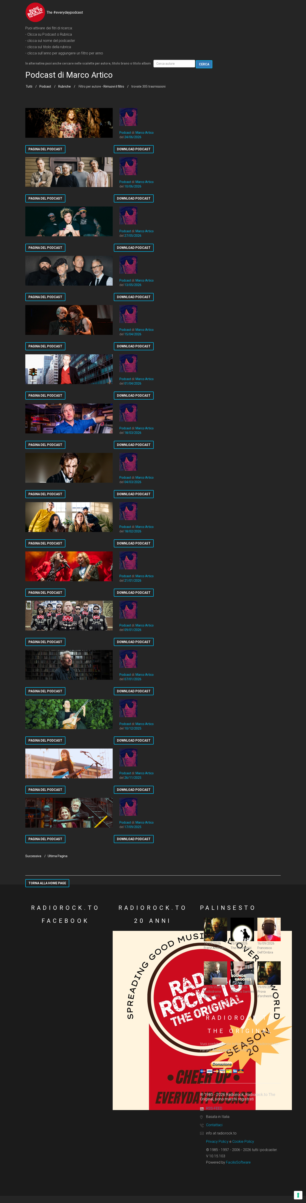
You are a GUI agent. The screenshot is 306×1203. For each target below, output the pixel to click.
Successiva (33, 856)
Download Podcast (134, 149)
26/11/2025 (132, 777)
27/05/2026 (132, 235)
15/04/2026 (132, 334)
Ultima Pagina (57, 856)
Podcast (45, 86)
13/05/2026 (132, 285)
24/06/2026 (132, 137)
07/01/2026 (132, 679)
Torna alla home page (47, 883)
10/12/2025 (132, 728)
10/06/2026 (132, 186)
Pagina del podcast (45, 149)
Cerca (204, 64)
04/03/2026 (132, 482)
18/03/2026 (132, 433)
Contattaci (214, 1125)
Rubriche (64, 86)
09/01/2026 (132, 630)
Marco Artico (145, 132)
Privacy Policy (217, 1141)
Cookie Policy (243, 1141)
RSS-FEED (214, 1108)
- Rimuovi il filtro (112, 86)
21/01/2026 (132, 580)
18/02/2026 (132, 531)
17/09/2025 (132, 827)
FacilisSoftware (238, 1162)
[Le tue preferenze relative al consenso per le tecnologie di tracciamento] (298, 1195)
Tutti (29, 86)
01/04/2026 (132, 383)
